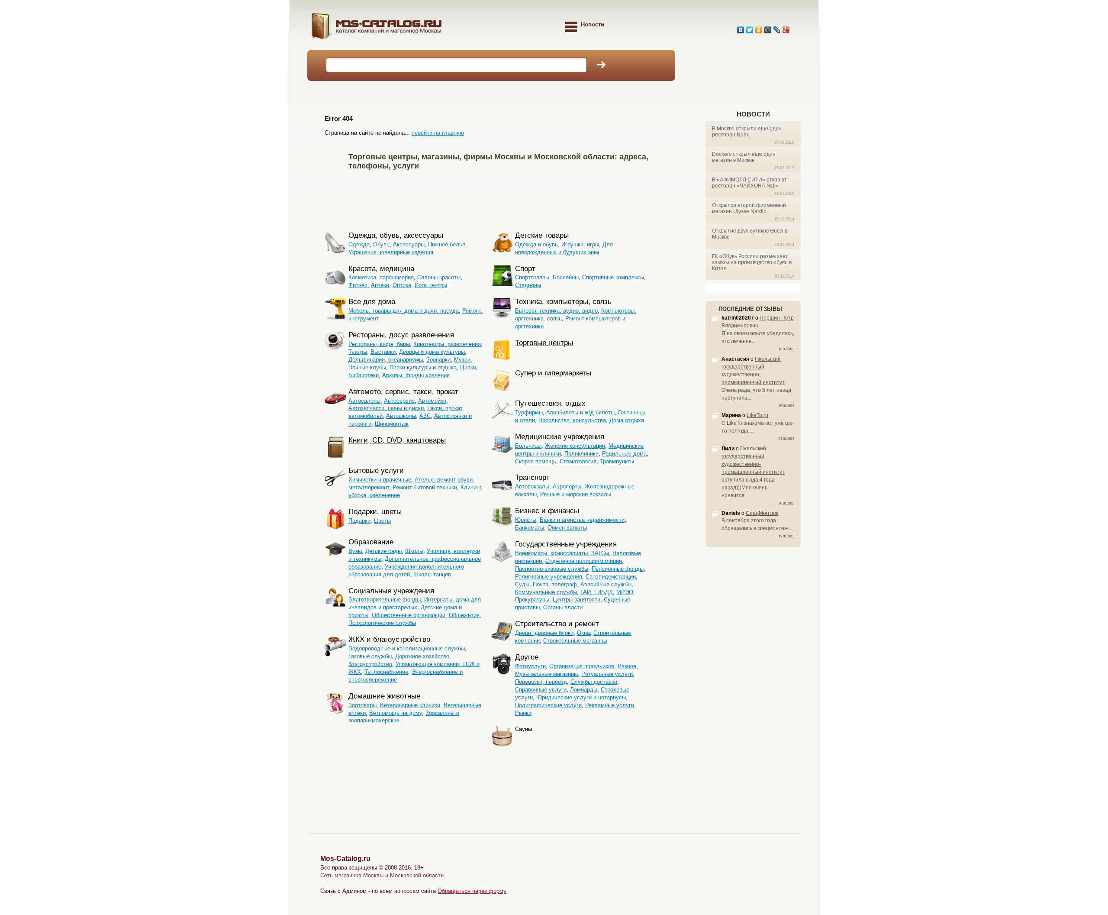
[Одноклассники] (758, 30)
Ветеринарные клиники (410, 705)
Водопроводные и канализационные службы (406, 648)
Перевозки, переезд (541, 682)
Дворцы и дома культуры (432, 352)
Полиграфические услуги (548, 705)
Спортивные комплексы (613, 277)
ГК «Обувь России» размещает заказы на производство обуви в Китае (752, 262)
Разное (627, 666)
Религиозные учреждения (548, 576)
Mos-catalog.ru (398, 29)
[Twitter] (749, 30)
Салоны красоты (439, 277)
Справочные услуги (541, 689)
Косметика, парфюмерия (381, 277)
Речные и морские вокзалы (575, 494)
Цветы (382, 520)
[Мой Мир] (768, 30)
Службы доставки (593, 682)
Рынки (523, 713)
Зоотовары (362, 705)
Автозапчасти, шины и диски (386, 408)
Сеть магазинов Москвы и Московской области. (382, 875)
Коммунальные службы (546, 592)
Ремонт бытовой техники (425, 487)
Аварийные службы (605, 584)
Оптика (402, 285)
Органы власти (563, 607)
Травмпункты (617, 461)
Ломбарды (583, 689)
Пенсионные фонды (618, 569)
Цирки (468, 367)
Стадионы (528, 285)
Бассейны (566, 277)
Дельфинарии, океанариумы (385, 359)
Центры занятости (576, 599)
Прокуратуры (532, 599)
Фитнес (357, 285)
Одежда (359, 244)
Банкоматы (529, 527)
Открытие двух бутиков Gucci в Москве (749, 234)
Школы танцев (432, 574)
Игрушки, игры (580, 244)
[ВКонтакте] (740, 30)
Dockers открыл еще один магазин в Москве (744, 157)
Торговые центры (544, 343)
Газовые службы (370, 656)
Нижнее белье (446, 244)
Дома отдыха (626, 420)
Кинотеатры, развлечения (447, 344)
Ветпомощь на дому (395, 713)
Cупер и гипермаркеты (553, 373)
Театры (357, 352)
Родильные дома (624, 453)
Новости (753, 114)
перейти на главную (438, 132)
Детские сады (383, 551)
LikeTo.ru (757, 415)
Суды (522, 584)
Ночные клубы (367, 367)
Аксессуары (409, 244)
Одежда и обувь (536, 244)
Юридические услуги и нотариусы (581, 697)
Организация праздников (581, 666)
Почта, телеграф (555, 584)
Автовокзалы (532, 486)
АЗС (425, 416)
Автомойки (432, 401)
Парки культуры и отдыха (423, 367)
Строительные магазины (575, 640)
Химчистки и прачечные (379, 479)
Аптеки (380, 285)
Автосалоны (364, 401)
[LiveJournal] (777, 30)
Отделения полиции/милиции (583, 561)
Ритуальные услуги (607, 674)
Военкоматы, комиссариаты (551, 553)
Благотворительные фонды (384, 599)
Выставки (383, 352)
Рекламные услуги (609, 705)
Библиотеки (363, 375)
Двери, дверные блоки (544, 633)
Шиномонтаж (392, 423)
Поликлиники (581, 453)
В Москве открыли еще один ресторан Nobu (747, 132)
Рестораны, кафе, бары (379, 344)
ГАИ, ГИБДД (596, 592)
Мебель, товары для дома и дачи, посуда (403, 310)
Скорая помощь (535, 461)
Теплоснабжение (386, 672)
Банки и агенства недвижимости (582, 520)
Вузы (355, 551)
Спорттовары (532, 277)
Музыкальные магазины (546, 674)
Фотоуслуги (530, 666)
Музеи (462, 359)
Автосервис (399, 401)
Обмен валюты (567, 527)
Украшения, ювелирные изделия (390, 252)
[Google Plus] (786, 30)
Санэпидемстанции (611, 576)
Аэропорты (567, 486)
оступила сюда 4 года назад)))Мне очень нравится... (748, 487)
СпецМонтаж (762, 513)
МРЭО (624, 592)
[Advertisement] (503, 199)
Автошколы (401, 416)
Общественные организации (408, 615)
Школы (414, 551)
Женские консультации (575, 446)
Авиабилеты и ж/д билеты (580, 412)
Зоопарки (438, 359)
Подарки (359, 520)
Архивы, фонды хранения (416, 375)
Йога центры (431, 285)
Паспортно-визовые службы (551, 569)
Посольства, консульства (572, 420)
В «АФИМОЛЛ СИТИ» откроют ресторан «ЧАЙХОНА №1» (749, 183)
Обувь (381, 244)
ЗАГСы (600, 553)
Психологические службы (382, 623)
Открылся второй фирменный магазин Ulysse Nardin (749, 208)
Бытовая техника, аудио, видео (556, 310)
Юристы (525, 520)
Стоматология (578, 461)
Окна (583, 633)
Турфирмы (529, 412)
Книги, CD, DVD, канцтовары (397, 440)
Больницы (528, 446)
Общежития (464, 615)
